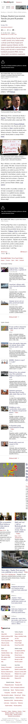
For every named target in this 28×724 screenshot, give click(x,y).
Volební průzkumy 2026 (7, 636)
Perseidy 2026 (18, 684)
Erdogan (12, 92)
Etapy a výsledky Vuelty (20, 636)
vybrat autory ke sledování (6, 27)
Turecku (3, 118)
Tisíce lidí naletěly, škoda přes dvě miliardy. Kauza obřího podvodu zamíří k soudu (17, 345)
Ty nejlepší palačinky (20, 650)
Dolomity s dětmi (5, 678)
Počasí (10, 332)
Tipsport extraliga (5, 655)
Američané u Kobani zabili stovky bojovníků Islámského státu (17, 286)
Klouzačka (19, 692)
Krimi (10, 348)
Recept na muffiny (19, 652)
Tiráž (24, 711)
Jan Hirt (17, 638)
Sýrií (11, 128)
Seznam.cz (19, 2)
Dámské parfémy (18, 700)
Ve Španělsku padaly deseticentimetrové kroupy (16, 426)
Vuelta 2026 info (19, 634)
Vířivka (23, 695)
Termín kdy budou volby (7, 640)
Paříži (2, 136)
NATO (16, 89)
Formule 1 (3, 659)
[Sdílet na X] (9, 253)
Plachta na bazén (19, 690)
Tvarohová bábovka (20, 657)
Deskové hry (13, 703)
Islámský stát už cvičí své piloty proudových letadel (16, 302)
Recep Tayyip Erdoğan (17, 258)
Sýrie (12, 260)
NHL (2, 661)
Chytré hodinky (8, 705)
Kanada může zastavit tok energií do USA (16, 443)
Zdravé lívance (18, 655)
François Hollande (19, 124)
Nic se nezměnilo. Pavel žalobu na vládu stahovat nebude (5, 525)
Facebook (4, 711)
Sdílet (10, 30)
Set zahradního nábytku (7, 695)
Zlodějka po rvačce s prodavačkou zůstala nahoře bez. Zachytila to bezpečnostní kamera (17, 409)
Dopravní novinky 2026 (20, 671)
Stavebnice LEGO (8, 700)
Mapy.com (18, 682)
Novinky (3, 25)
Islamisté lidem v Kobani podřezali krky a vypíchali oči (17, 269)
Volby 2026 (4, 634)
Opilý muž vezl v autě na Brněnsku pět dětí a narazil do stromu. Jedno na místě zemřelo (20, 527)
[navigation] (2, 2)
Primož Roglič (18, 642)
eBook (4, 30)
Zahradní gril (17, 695)
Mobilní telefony (19, 697)
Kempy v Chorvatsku (6, 667)
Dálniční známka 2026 (20, 669)
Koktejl (10, 414)
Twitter (9, 711)
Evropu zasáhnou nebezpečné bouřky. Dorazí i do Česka (17, 327)
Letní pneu (6, 703)
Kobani (2, 260)
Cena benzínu (5, 687)
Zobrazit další (13, 317)
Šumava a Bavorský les (7, 671)
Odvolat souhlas (18, 714)
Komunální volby (5, 645)
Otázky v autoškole (19, 676)
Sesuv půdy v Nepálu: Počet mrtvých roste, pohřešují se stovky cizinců (13, 571)
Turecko (8, 260)
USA (21, 191)
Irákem (11, 231)
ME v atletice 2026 (5, 657)
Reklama (14, 711)
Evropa (10, 379)
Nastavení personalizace (14, 716)
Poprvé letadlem (5, 669)
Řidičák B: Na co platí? (20, 673)
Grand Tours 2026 (19, 645)
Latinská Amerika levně (7, 676)
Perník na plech (18, 661)
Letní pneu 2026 (19, 667)
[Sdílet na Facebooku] (6, 253)
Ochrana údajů (8, 714)
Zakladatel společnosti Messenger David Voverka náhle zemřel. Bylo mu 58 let (17, 392)
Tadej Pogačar (18, 640)
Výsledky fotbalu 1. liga (7, 652)
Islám (16, 260)
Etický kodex (19, 713)
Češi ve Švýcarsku (5, 673)
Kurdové (22, 260)
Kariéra (19, 711)
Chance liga (4, 650)
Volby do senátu (5, 642)
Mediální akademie (9, 713)
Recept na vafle (18, 659)
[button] (14, 103)
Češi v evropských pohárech (17, 687)
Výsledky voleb (5, 638)
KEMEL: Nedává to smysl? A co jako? (17, 361)
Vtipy (10, 363)
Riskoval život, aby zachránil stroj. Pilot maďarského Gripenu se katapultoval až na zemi (17, 374)
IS (8, 83)
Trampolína (7, 692)
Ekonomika (11, 396)
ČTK (6, 25)
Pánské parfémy (18, 705)
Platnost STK (18, 678)
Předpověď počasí (9, 684)
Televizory (20, 703)
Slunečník (13, 692)
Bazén (12, 690)
